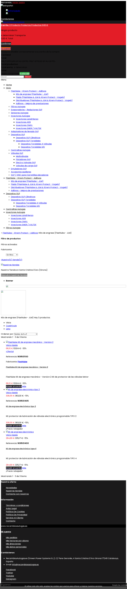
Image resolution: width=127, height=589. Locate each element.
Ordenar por (7, 334)
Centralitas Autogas (20, 150)
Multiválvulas (22, 156)
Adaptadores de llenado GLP (25, 131)
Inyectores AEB (23, 122)
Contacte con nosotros (17, 494)
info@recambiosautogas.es (25, 564)
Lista (8, 328)
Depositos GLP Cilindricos (28, 137)
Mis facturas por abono (17, 540)
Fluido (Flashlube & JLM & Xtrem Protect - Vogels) (40, 97)
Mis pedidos (11, 537)
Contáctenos (7, 19)
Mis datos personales (16, 546)
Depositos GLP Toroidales (28, 140)
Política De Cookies (15, 511)
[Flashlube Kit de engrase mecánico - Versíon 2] (29, 342)
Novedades (11, 487)
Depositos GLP (18, 134)
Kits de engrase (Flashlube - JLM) (32, 94)
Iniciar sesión (18, 2)
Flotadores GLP (23, 159)
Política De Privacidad (16, 514)
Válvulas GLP (17, 153)
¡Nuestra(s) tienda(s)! (11, 259)
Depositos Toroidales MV (33, 147)
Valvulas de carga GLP (26, 165)
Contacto (10, 521)
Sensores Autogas (19, 112)
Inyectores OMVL (24, 125)
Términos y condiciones (17, 505)
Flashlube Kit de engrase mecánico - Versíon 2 (27, 367)
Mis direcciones (13, 543)
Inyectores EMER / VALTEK (28, 128)
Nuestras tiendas (14, 490)
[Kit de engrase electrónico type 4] (20, 431)
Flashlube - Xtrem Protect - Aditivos (28, 91)
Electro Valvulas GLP (26, 162)
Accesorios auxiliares (21, 171)
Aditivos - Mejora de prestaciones (32, 103)
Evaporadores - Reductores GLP (26, 109)
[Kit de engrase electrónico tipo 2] (23, 389)
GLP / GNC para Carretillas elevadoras (29, 175)
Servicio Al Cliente (14, 517)
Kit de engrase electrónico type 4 (21, 448)
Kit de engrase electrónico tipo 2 (21, 406)
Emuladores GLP (19, 168)
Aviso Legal (11, 508)
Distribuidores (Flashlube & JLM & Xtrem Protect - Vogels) (44, 100)
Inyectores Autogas (20, 115)
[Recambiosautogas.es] (12, 22)
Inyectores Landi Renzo (27, 119)
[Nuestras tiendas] (10, 264)
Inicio (8, 88)
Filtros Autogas (18, 106)
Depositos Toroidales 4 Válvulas (36, 143)
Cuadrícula (11, 325)
